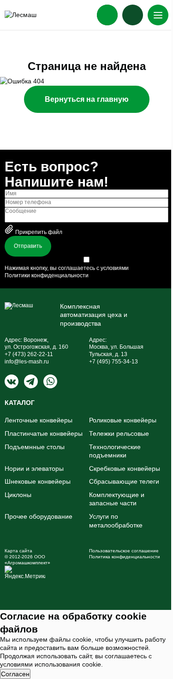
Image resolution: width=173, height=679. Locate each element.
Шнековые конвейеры (38, 481)
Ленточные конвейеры (38, 420)
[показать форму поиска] (132, 15)
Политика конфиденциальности (124, 556)
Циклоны (18, 494)
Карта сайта (18, 550)
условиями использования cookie (50, 664)
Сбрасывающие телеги (124, 481)
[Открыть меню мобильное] (158, 15)
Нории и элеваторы (34, 468)
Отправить (28, 246)
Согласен (15, 674)
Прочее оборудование (38, 516)
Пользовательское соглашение (124, 550)
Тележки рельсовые (119, 433)
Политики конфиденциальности (47, 275)
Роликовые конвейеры (122, 420)
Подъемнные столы (35, 447)
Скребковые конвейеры (124, 468)
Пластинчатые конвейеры (44, 433)
